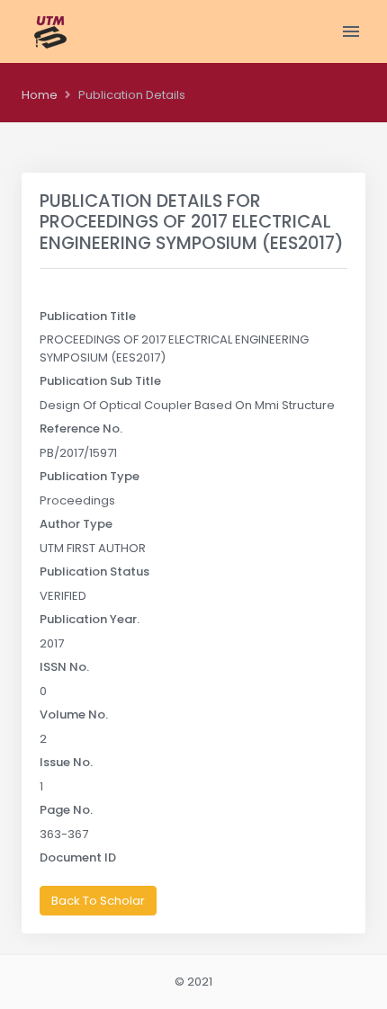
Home (40, 94)
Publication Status (94, 571)
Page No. (66, 809)
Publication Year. (90, 619)
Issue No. (66, 762)
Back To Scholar (98, 900)
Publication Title (88, 316)
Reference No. (81, 428)
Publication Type (90, 476)
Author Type (76, 523)
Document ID (78, 857)
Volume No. (74, 714)
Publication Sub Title (100, 380)
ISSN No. (64, 666)
